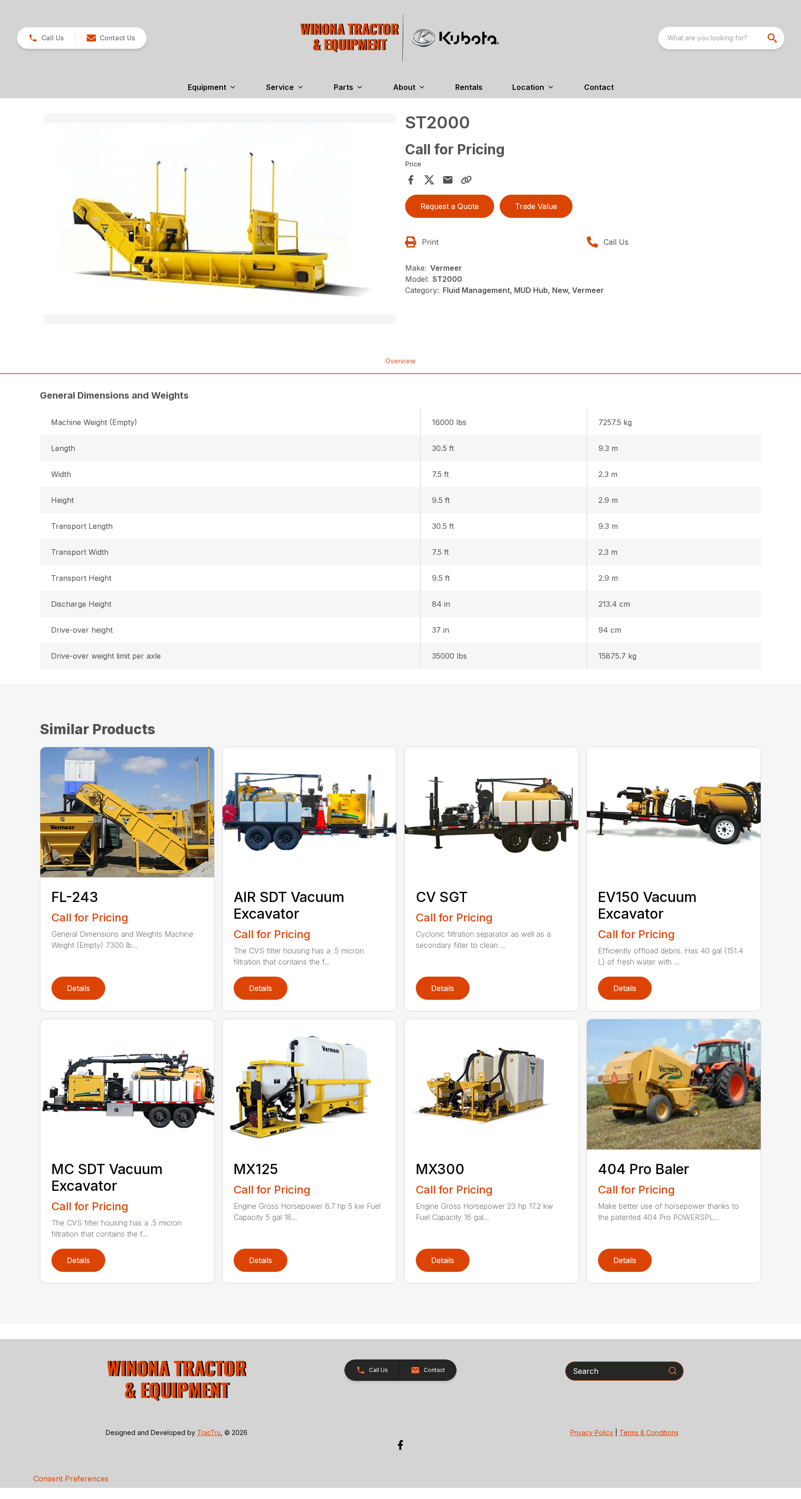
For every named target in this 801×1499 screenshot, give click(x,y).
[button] (46, 38)
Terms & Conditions (649, 1432)
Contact (599, 87)
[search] (773, 38)
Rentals (469, 87)
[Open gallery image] (220, 218)
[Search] (672, 1370)
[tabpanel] (220, 220)
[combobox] (721, 38)
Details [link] (78, 988)
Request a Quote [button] (449, 206)
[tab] (400, 395)
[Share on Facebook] (410, 179)
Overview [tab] (400, 361)
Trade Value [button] (536, 206)
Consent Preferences (70, 1478)
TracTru (209, 1432)
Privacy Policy (591, 1432)
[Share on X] (429, 179)
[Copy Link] (466, 179)
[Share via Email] (447, 179)
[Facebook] (400, 1445)
